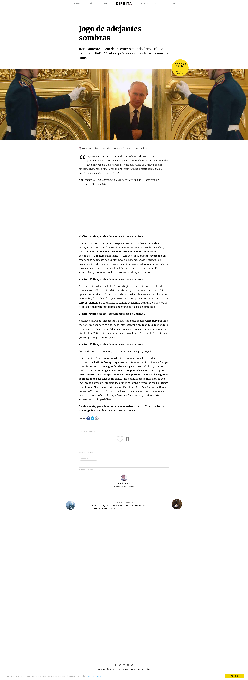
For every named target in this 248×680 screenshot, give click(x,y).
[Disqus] (124, 551)
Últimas (76, 3)
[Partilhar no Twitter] (92, 418)
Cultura (103, 3)
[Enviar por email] (97, 418)
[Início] (124, 3)
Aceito (234, 676)
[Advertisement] (124, 214)
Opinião (90, 3)
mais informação (93, 676)
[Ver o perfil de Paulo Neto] (124, 477)
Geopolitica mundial (180, 72)
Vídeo (157, 3)
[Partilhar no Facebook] (88, 418)
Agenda (144, 3)
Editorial (172, 3)
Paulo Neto (124, 483)
